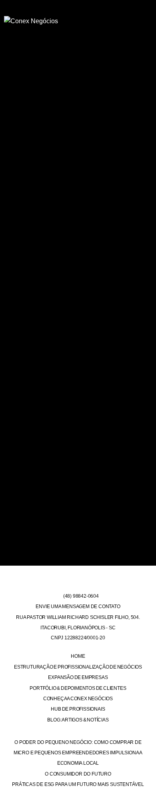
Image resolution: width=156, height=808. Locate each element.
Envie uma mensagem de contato (78, 606)
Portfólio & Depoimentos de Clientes (78, 688)
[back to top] (145, 793)
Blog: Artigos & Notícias (77, 720)
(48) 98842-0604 (80, 596)
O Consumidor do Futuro (78, 774)
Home (78, 656)
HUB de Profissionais (78, 709)
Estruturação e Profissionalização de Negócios (78, 667)
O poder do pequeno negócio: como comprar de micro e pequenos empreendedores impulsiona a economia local (78, 752)
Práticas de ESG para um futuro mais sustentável (78, 784)
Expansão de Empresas (78, 677)
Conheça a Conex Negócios (78, 698)
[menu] (143, 18)
